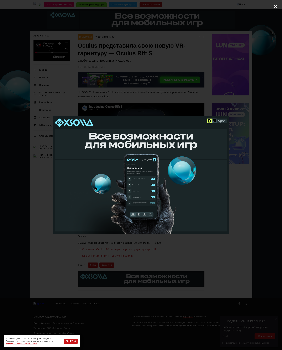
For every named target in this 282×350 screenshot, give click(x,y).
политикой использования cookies (21, 344)
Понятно (71, 341)
